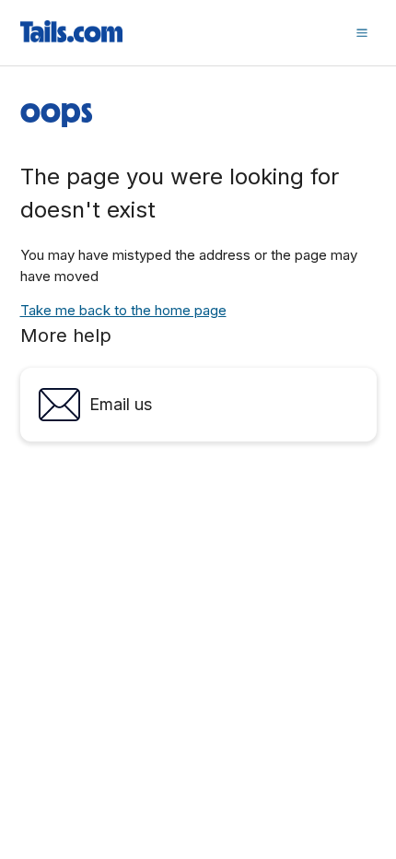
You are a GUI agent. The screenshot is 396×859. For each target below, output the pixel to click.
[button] (361, 32)
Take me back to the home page (123, 310)
